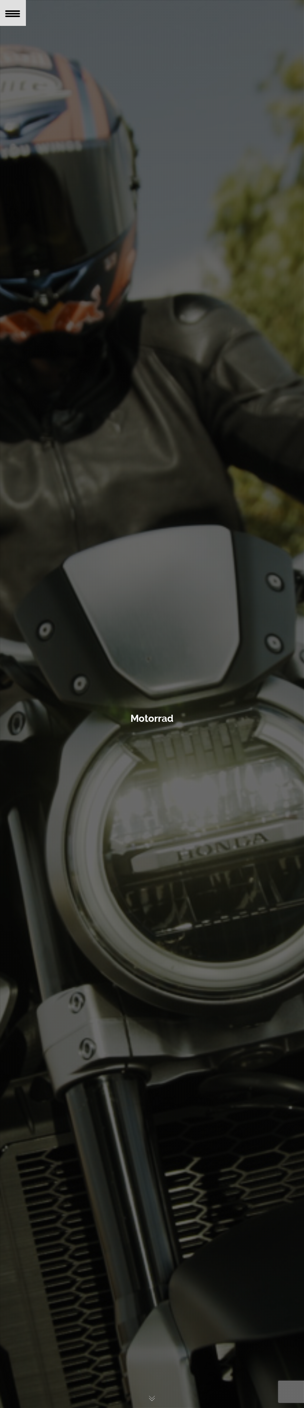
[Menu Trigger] (13, 13)
